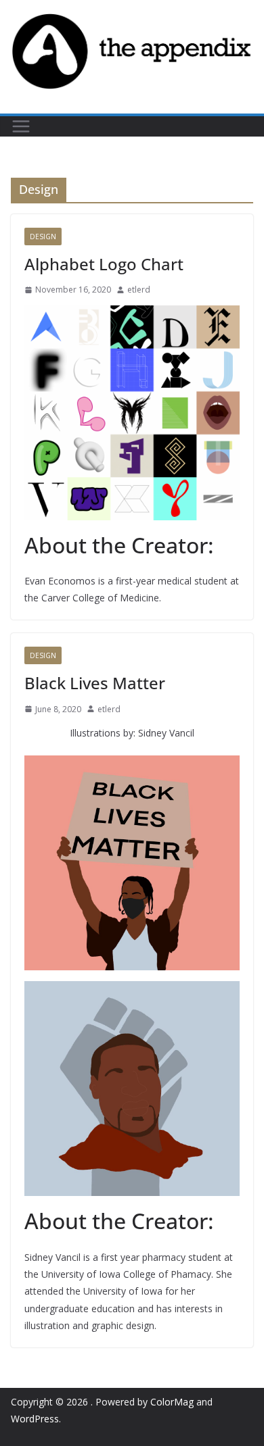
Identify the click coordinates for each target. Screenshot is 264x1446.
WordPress (35, 1418)
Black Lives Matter (94, 683)
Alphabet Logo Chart (103, 264)
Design (43, 236)
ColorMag (172, 1401)
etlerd (138, 289)
